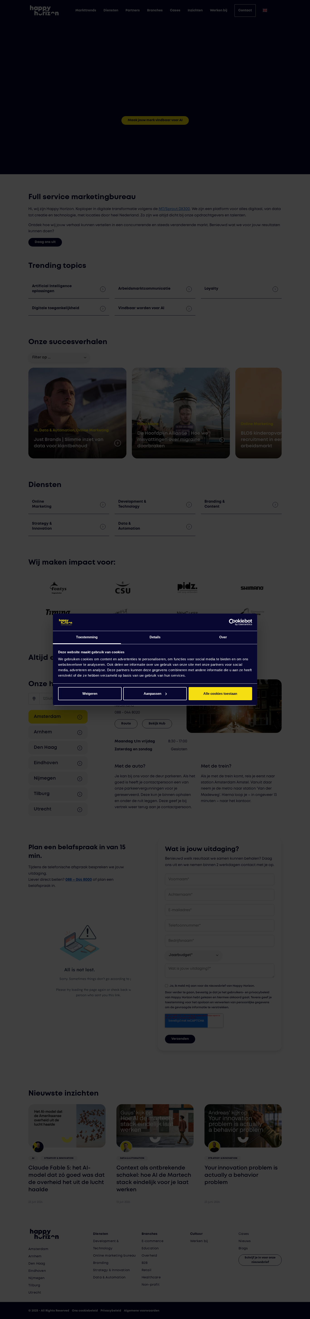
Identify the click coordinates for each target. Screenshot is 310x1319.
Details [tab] (155, 637)
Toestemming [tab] (87, 637)
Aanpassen (152, 693)
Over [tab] (223, 637)
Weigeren (89, 693)
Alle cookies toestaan (220, 693)
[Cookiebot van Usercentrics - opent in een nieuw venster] (232, 622)
